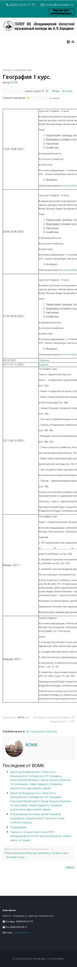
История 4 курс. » (16, 857)
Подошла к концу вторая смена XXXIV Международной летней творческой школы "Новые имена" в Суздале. (40, 836)
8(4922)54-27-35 (22, 4)
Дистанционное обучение (41, 731)
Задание (44, 360)
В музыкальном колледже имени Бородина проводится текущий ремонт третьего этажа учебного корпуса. (37, 818)
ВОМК (14, 82)
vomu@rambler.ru (59, 4)
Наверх (69, 867)
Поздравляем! (18, 827)
